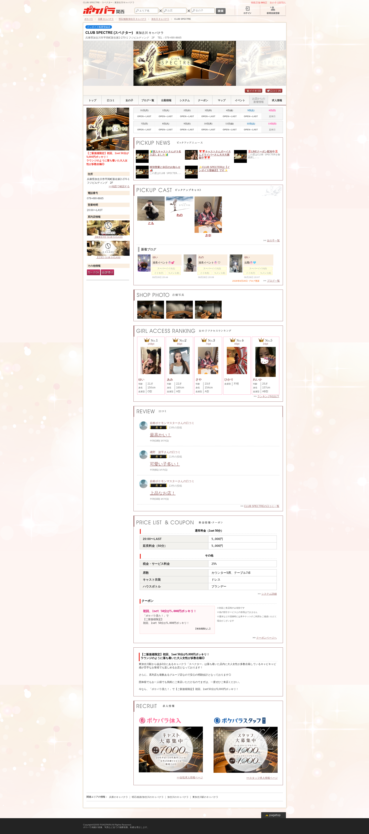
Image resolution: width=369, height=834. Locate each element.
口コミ (275, 90)
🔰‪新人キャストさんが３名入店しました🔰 (165, 153)
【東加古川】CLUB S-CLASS (108, 237)
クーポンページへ (266, 637)
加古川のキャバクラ (178, 797)
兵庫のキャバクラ (118, 797)
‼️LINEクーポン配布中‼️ (263, 151)
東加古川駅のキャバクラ (205, 797)
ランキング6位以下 (268, 396)
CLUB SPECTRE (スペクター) (109, 32)
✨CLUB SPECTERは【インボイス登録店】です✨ (214, 169)
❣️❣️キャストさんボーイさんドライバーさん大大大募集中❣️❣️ (215, 154)
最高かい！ (160, 435)
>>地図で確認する (119, 186)
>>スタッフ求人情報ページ (262, 777)
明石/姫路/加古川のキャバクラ (148, 797)
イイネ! (255, 90)
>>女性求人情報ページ (190, 777)
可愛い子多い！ (165, 464)
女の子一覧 (273, 240)
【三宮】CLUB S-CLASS (108, 257)
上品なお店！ (163, 493)
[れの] (179, 204)
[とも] (151, 208)
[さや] (208, 214)
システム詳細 (269, 593)
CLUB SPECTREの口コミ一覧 (261, 506)
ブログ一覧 (273, 280)
